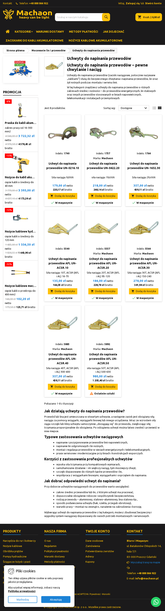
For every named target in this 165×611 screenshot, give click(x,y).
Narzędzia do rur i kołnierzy (19, 540)
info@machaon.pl (147, 578)
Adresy (90, 556)
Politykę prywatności (21, 591)
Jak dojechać (113, 31)
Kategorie (23, 31)
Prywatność (95, 594)
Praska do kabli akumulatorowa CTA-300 (20, 122)
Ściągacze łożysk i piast (16, 561)
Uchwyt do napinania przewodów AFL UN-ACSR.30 (144, 263)
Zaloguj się (133, 3)
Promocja (12, 92)
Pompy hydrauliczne (15, 556)
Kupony (90, 561)
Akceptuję (56, 599)
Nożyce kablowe (12, 546)
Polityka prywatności (56, 551)
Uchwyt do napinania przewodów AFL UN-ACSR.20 (103, 263)
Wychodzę (22, 599)
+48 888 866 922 (38, 3)
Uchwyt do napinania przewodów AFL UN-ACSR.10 (62, 263)
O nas (47, 540)
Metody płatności (83, 31)
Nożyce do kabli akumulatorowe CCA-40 (20, 177)
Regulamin (50, 546)
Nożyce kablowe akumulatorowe (96, 40)
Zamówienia (93, 546)
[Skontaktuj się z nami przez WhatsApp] (156, 602)
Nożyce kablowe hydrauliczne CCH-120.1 (20, 231)
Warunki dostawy (50, 31)
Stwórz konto (153, 3)
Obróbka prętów (13, 551)
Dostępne (134, 108)
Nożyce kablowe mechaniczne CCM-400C (20, 285)
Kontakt (7, 3)
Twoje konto (98, 531)
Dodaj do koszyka (62, 195)
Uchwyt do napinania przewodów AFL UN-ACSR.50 (103, 359)
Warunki (106, 594)
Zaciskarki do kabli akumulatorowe (35, 40)
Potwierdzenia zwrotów (100, 551)
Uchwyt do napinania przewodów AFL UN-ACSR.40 (62, 359)
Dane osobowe (94, 540)
